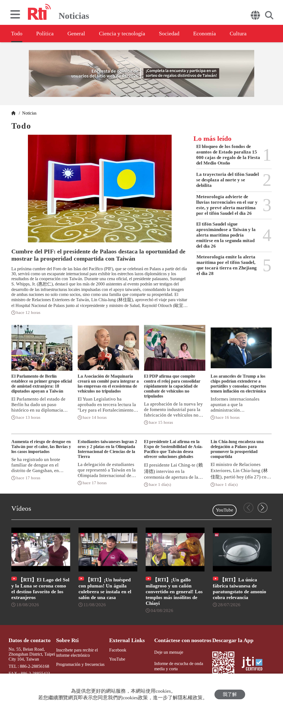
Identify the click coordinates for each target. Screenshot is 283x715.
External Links (127, 640)
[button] (263, 508)
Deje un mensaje (168, 652)
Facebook (117, 650)
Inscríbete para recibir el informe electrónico (77, 653)
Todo (16, 33)
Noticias (28, 113)
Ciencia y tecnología (122, 33)
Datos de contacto (30, 640)
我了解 (230, 694)
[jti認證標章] (255, 664)
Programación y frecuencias (80, 664)
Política (45, 33)
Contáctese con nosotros (182, 640)
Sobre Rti (67, 640)
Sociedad (169, 33)
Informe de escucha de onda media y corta (178, 666)
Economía (204, 33)
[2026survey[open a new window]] (141, 73)
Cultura (238, 33)
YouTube (224, 510)
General (76, 33)
